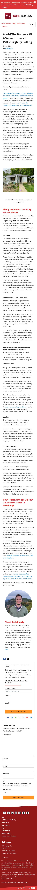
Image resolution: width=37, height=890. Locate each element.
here (6, 649)
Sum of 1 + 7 (7, 789)
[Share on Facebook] (4, 659)
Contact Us (5, 823)
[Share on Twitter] (8, 659)
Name (5, 759)
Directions (4, 857)
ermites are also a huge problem (15, 407)
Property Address (11, 688)
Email (7, 703)
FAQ (2, 828)
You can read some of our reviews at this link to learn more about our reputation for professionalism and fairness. (18, 576)
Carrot (26, 882)
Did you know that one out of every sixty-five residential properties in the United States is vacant (18, 95)
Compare (4, 26)
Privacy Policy (5, 833)
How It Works (5, 825)
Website (6, 774)
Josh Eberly (9, 48)
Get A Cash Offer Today (8, 23)
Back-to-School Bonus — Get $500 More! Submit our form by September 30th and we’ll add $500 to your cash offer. (18, 4)
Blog (2, 817)
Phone (7, 696)
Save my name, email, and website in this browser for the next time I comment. (17, 784)
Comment (7, 734)
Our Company (21, 23)
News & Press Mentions (8, 836)
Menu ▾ (32, 24)
